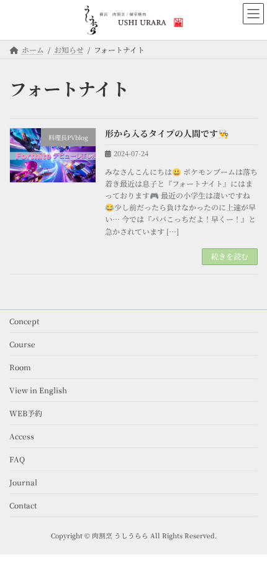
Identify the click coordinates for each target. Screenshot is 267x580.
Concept (24, 321)
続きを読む (229, 256)
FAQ (17, 459)
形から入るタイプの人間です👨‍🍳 (167, 133)
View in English (38, 390)
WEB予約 (25, 413)
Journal (23, 482)
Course (22, 344)
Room (20, 367)
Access (21, 436)
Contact (23, 505)
